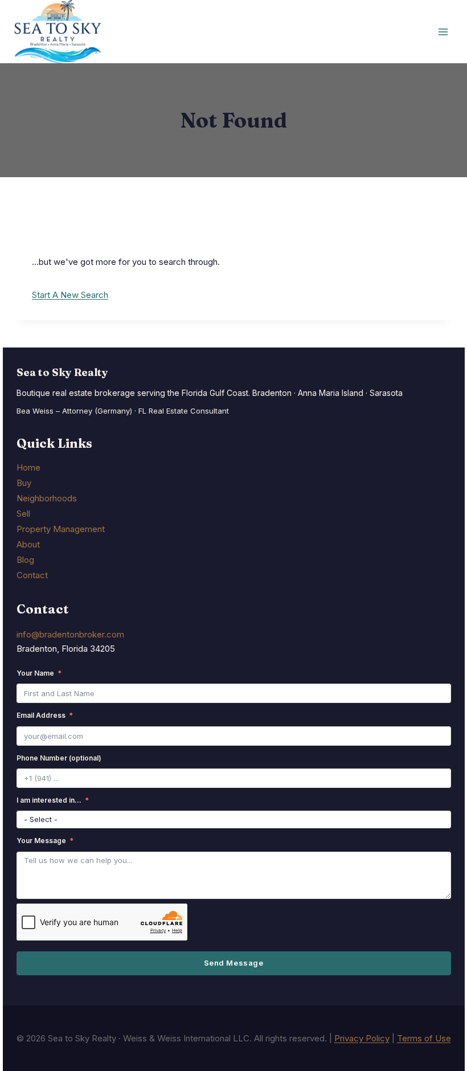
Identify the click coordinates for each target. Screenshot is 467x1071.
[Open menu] (442, 31)
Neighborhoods (47, 498)
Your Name (35, 673)
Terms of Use (424, 1038)
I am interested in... (49, 800)
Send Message (233, 962)
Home (28, 467)
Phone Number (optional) (59, 758)
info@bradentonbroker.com (70, 634)
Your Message (41, 840)
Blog (25, 559)
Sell (23, 513)
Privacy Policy (362, 1038)
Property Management (61, 529)
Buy (24, 482)
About (28, 544)
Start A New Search (70, 294)
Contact (32, 575)
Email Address (41, 715)
